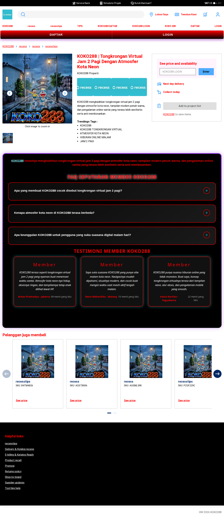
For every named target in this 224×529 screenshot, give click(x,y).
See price (21, 400)
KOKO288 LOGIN (141, 26)
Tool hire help (12, 488)
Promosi (9, 465)
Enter (206, 71)
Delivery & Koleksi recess (19, 449)
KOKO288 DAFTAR (107, 26)
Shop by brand (13, 477)
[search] (81, 14)
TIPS (79, 26)
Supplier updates (14, 482)
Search (22, 14)
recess (31, 26)
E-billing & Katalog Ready (19, 454)
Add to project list (190, 106)
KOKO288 (7, 26)
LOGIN (218, 26)
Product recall (13, 460)
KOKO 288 (170, 26)
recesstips (56, 26)
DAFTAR (195, 26)
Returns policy (13, 471)
